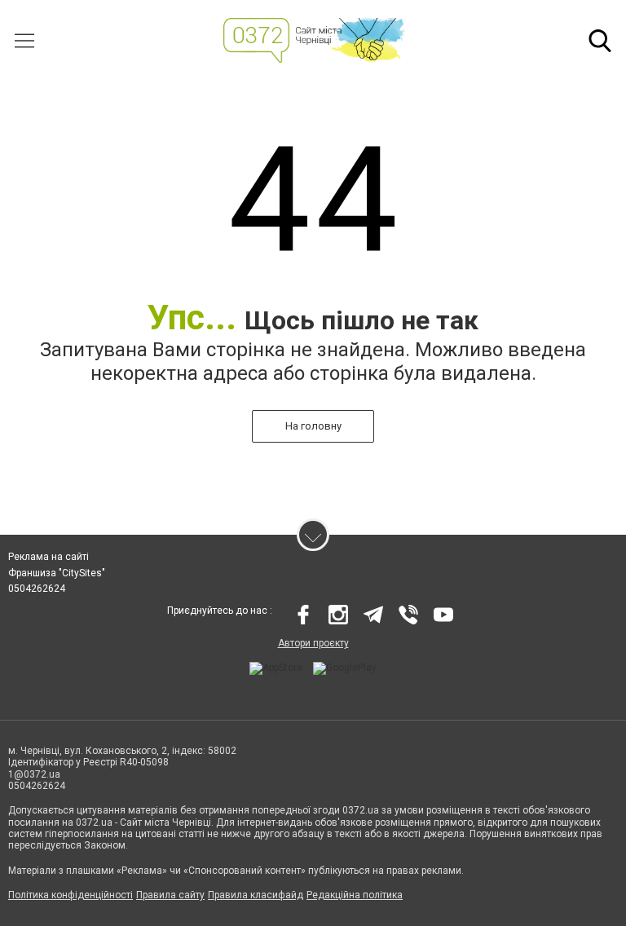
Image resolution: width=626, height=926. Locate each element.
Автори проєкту (313, 643)
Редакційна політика (354, 895)
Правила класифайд (255, 895)
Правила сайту (170, 895)
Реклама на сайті (48, 556)
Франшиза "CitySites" (56, 573)
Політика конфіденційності (70, 895)
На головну (313, 426)
